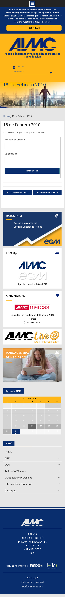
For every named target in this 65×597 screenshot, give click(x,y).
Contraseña (11, 153)
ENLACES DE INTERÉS (32, 537)
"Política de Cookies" (40, 22)
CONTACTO (32, 545)
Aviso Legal (32, 577)
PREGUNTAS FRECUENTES (32, 541)
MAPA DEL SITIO (32, 549)
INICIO (8, 451)
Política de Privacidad (32, 582)
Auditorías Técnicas (15, 471)
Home (6, 116)
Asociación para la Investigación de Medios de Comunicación (32, 55)
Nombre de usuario (15, 139)
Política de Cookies (32, 586)
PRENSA (32, 534)
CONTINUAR (34, 28)
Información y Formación (18, 484)
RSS (32, 553)
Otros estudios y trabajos (18, 477)
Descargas (10, 490)
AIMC (7, 458)
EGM (7, 464)
